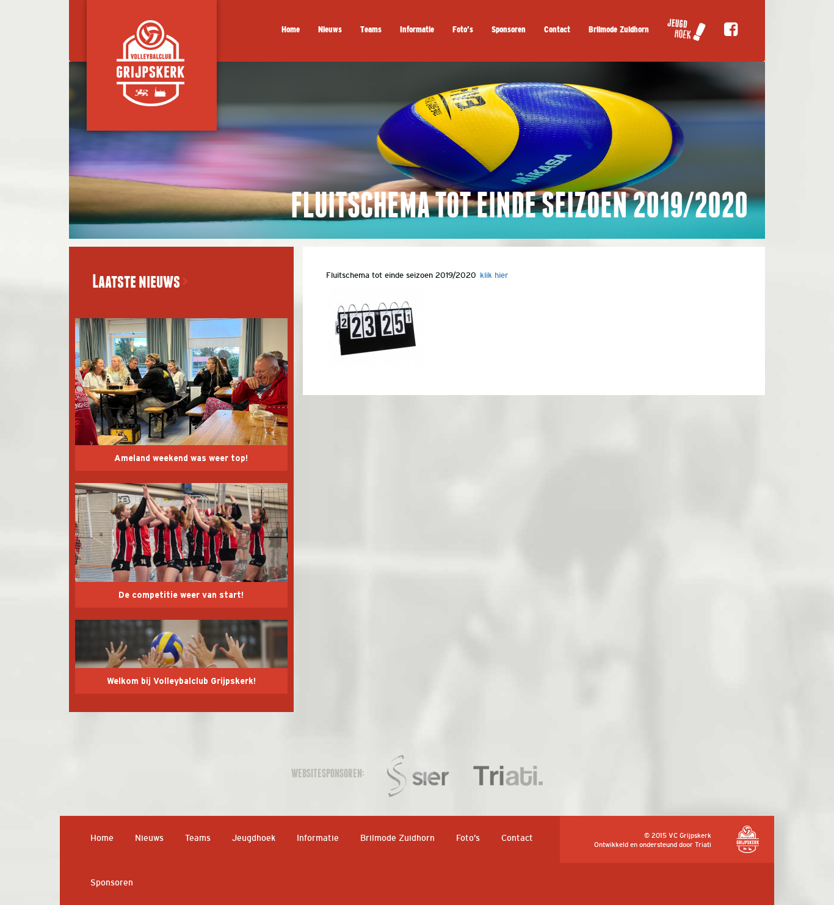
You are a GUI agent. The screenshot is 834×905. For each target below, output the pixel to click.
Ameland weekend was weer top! (181, 458)
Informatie (417, 29)
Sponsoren (508, 29)
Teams (371, 29)
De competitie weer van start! (181, 595)
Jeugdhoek (253, 838)
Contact (557, 29)
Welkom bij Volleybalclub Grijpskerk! (181, 681)
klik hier (494, 275)
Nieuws (330, 29)
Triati (703, 844)
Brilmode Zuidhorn (619, 29)
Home (290, 29)
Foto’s (462, 29)
